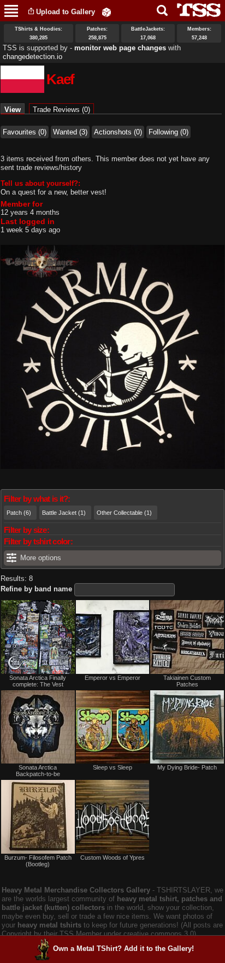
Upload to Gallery (65, 12)
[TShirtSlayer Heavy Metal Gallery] (195, 10)
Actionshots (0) (118, 132)
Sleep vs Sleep (112, 767)
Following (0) (168, 132)
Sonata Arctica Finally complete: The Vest (37, 681)
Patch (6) (19, 512)
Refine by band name (36, 589)
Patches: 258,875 (97, 33)
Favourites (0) (24, 132)
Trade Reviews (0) (61, 109)
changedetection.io (32, 56)
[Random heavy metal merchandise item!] (106, 12)
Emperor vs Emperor (112, 677)
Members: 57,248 (199, 33)
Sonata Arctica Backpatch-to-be (38, 770)
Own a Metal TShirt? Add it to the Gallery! (123, 948)
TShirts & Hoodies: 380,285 (38, 33)
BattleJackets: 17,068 (148, 33)
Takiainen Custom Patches (187, 681)
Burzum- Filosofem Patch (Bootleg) (38, 860)
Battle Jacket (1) (64, 512)
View (14, 109)
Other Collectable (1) (124, 512)
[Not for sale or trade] (38, 637)
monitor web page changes (120, 48)
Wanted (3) (70, 132)
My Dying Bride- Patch (187, 767)
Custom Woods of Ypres (112, 857)
